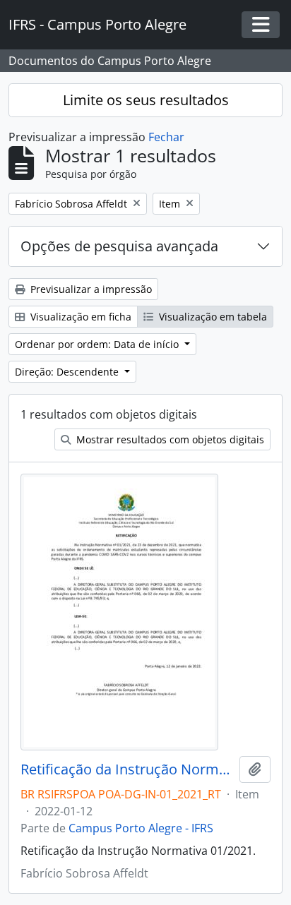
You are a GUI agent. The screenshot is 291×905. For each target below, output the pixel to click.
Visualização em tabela (211, 316)
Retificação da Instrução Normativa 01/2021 (127, 769)
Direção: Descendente (68, 371)
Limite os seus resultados (146, 99)
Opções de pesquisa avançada (119, 246)
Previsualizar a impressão (90, 289)
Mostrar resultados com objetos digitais (168, 439)
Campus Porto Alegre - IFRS (141, 828)
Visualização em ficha (79, 316)
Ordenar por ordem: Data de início (98, 344)
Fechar (166, 137)
